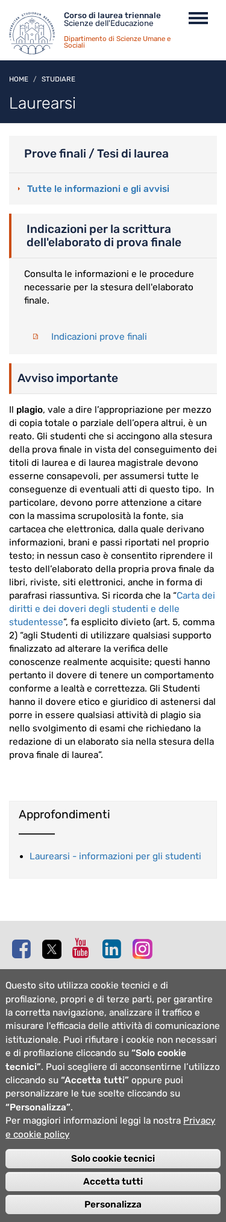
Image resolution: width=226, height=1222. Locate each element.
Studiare (58, 79)
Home (18, 79)
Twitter (54, 949)
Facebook (24, 949)
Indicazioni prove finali (99, 336)
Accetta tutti (113, 1181)
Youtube (84, 948)
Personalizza (113, 1204)
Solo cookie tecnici (113, 1158)
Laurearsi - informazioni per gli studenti (115, 856)
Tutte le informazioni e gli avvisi (98, 188)
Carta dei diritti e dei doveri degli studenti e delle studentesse (112, 609)
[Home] (36, 36)
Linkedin (114, 949)
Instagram (145, 948)
